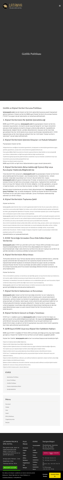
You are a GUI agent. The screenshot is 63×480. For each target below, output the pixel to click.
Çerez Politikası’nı (24, 475)
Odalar (7, 407)
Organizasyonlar (10, 419)
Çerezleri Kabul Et (55, 475)
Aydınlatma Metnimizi (8, 477)
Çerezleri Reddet (45, 475)
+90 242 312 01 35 (50, 458)
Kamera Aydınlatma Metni (14, 386)
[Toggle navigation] (60, 6)
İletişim (7, 422)
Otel (6, 410)
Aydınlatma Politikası (12, 377)
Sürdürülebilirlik (11, 389)
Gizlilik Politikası (11, 383)
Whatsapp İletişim (10, 467)
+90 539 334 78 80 (48, 469)
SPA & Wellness (9, 416)
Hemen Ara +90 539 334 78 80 (51, 464)
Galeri (7, 413)
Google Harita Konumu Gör (51, 453)
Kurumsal (7, 404)
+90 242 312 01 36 (50, 460)
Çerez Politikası (11, 380)
